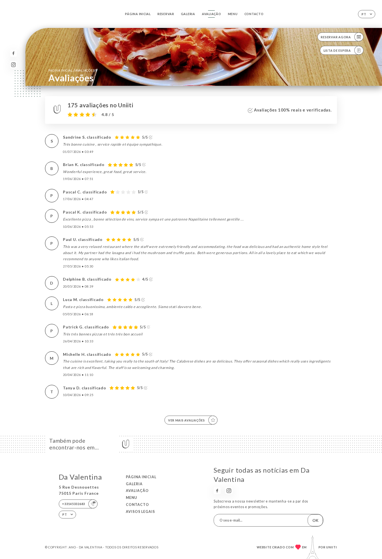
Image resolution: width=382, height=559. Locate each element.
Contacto (254, 14)
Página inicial (137, 14)
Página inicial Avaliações (71, 70)
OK (315, 520)
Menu (233, 14)
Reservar (165, 14)
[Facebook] (13, 53)
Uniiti (331, 547)
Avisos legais (140, 512)
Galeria (188, 14)
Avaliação (211, 14)
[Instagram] (13, 64)
